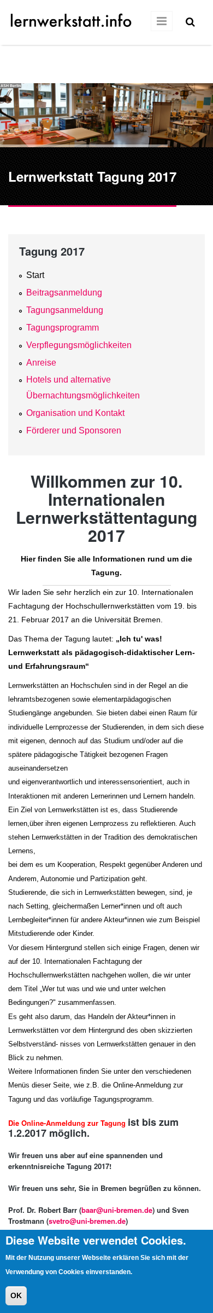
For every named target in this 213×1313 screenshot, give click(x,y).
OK (16, 1295)
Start (35, 275)
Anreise (41, 362)
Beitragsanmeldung (64, 292)
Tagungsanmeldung (64, 310)
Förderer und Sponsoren (73, 430)
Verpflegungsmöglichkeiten (79, 345)
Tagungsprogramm (62, 327)
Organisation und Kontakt (75, 413)
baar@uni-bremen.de (116, 1210)
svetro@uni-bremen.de (87, 1221)
